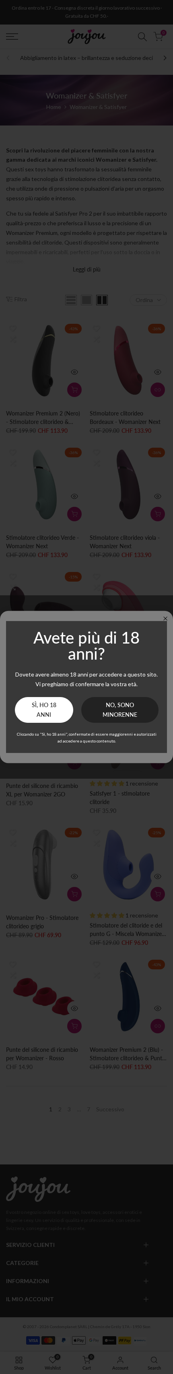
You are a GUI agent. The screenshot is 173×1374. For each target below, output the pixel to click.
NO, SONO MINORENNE (120, 709)
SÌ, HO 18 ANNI (44, 709)
